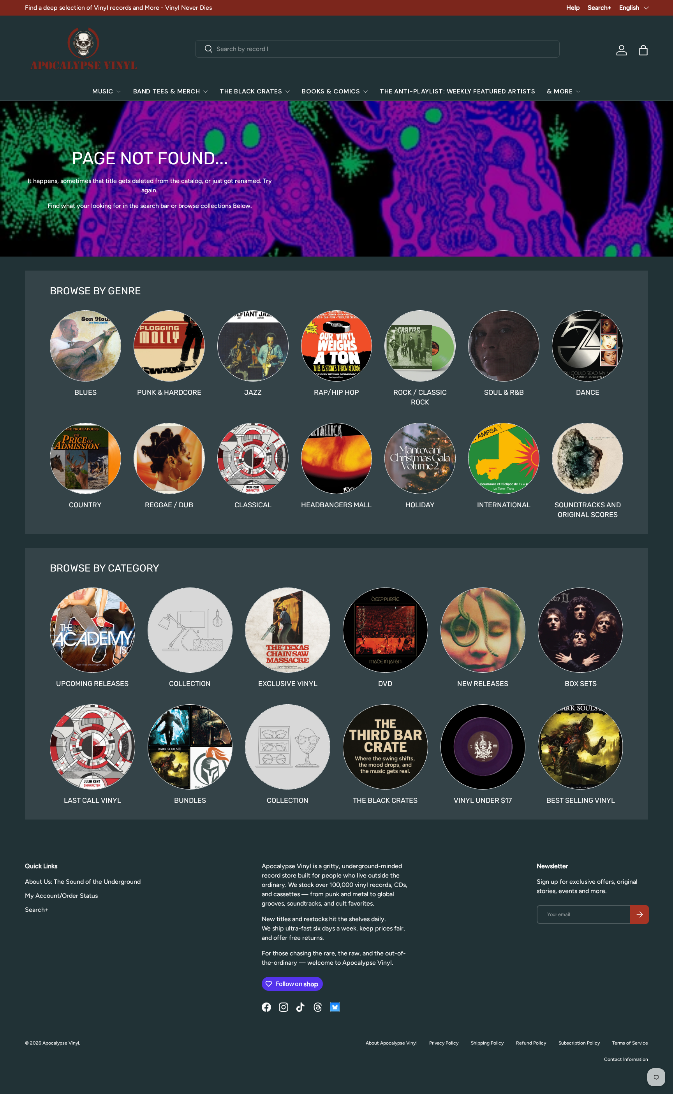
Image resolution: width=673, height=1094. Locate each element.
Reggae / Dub (169, 505)
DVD (385, 683)
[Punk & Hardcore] (169, 346)
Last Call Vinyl (92, 800)
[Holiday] (420, 458)
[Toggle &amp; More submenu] (578, 91)
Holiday (420, 505)
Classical (252, 505)
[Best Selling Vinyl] (580, 747)
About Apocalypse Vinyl (391, 1043)
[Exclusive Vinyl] (287, 630)
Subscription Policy (579, 1043)
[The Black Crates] (385, 747)
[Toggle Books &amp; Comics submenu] (365, 91)
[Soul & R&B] (504, 346)
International (503, 505)
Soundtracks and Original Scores (588, 510)
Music (102, 91)
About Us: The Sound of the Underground (83, 881)
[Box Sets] (580, 630)
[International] (504, 458)
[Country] (85, 458)
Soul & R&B (504, 392)
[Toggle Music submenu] (118, 91)
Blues (85, 392)
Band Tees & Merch (166, 91)
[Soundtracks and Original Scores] (587, 458)
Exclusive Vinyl (287, 683)
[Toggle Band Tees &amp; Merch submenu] (205, 91)
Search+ (599, 7)
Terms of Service (630, 1043)
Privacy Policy (443, 1043)
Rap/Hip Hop (336, 392)
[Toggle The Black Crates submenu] (287, 91)
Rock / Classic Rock (420, 397)
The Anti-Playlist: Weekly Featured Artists (457, 91)
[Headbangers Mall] (336, 458)
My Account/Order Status (61, 895)
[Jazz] (253, 346)
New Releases (482, 683)
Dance (587, 392)
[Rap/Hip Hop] (336, 346)
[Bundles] (190, 747)
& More (560, 91)
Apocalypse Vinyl (60, 1043)
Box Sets (581, 683)
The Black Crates (251, 91)
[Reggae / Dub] (169, 458)
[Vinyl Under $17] (483, 747)
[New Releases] (483, 630)
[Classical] (253, 458)
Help (573, 7)
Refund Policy (531, 1043)
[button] (643, 50)
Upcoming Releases (92, 683)
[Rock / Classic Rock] (420, 346)
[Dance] (587, 346)
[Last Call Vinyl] (92, 747)
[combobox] (378, 48)
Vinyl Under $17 (483, 800)
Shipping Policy (487, 1043)
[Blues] (85, 346)
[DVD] (385, 630)
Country (85, 505)
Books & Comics (331, 91)
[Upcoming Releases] (92, 630)
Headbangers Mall (336, 505)
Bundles (190, 800)
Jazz (253, 392)
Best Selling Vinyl (580, 800)
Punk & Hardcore (169, 392)
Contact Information (626, 1059)
